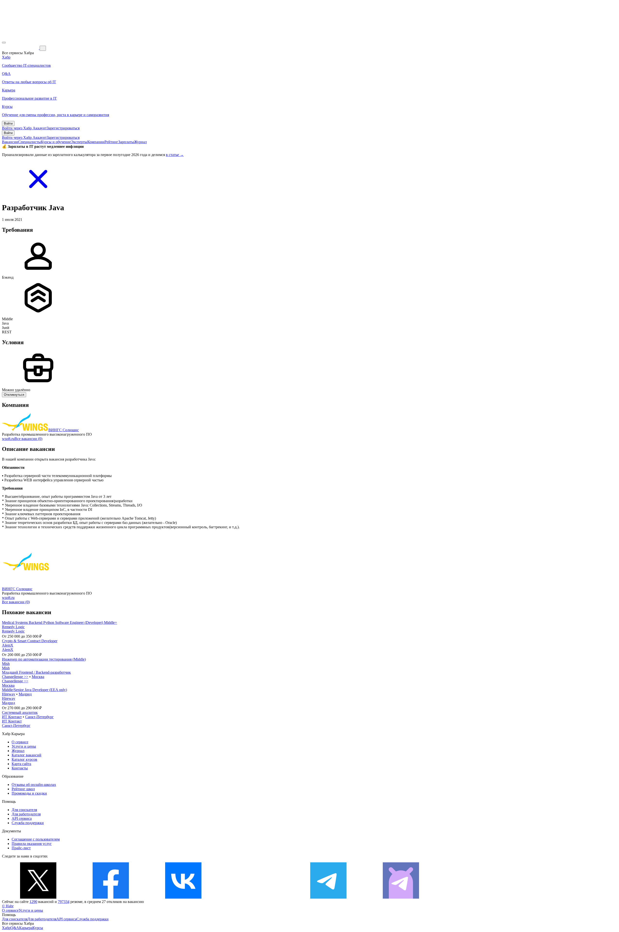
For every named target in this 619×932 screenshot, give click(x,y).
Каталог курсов (24, 759)
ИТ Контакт (12, 717)
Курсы (37, 928)
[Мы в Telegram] (328, 897)
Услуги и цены (24, 746)
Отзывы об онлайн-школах (34, 785)
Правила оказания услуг (32, 844)
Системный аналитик (20, 712)
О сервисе (20, 742)
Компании (95, 142)
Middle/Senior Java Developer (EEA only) (34, 690)
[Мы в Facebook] (110, 897)
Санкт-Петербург (39, 717)
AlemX (7, 645)
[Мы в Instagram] (256, 897)
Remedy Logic (13, 627)
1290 (33, 902)
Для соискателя (24, 810)
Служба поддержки (28, 823)
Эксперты (79, 142)
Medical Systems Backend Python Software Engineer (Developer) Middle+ (59, 622)
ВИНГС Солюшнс (63, 430)
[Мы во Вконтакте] (183, 897)
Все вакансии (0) (28, 439)
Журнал (140, 142)
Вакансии (10, 142)
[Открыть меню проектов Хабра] (4, 42)
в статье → (175, 155)
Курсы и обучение (56, 142)
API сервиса (22, 818)
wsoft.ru (8, 439)
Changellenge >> (15, 677)
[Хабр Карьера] (21, 48)
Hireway (8, 694)
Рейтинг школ (23, 789)
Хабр (6, 928)
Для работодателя (26, 814)
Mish (6, 664)
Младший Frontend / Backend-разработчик (36, 672)
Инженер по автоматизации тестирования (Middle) (44, 659)
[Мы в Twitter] (38, 897)
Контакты (20, 768)
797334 (63, 902)
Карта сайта (21, 764)
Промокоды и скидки (29, 793)
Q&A (14, 928)
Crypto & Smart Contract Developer (29, 641)
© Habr (8, 906)
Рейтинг (111, 142)
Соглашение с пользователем (36, 839)
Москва (38, 677)
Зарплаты (126, 142)
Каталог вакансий (26, 755)
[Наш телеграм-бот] (401, 897)
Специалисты (29, 142)
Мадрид (25, 694)
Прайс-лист (21, 848)
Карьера (25, 928)
